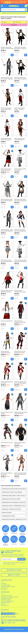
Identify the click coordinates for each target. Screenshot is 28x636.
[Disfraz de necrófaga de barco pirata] (7, 462)
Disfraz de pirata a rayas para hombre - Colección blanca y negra (7, 78)
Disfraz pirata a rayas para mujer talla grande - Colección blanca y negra (7, 260)
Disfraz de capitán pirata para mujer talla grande (20, 382)
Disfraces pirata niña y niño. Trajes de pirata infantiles (14, 495)
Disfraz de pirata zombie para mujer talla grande (7, 200)
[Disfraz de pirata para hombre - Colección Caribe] (7, 36)
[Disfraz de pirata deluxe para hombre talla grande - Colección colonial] (20, 67)
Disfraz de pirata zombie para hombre (20, 169)
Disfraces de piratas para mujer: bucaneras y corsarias (14, 488)
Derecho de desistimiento (7, 601)
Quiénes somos (5, 605)
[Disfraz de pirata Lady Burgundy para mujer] (20, 340)
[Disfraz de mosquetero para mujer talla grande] (20, 219)
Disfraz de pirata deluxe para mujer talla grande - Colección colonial (20, 200)
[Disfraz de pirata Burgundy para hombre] (20, 310)
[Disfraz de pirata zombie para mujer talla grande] (7, 188)
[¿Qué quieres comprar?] (2, 6)
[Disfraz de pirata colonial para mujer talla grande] (20, 462)
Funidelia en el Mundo (6, 595)
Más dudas (3, 589)
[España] (2, 613)
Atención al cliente (14, 570)
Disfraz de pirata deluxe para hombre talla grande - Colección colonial (20, 78)
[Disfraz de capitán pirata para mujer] (7, 371)
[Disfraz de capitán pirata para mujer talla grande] (20, 371)
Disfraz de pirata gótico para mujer (20, 443)
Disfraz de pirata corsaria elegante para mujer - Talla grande (7, 291)
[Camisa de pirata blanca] (7, 310)
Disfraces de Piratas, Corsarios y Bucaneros (14, 519)
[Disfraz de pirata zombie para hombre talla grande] (20, 249)
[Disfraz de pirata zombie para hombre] (20, 158)
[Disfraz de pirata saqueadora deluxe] (7, 340)
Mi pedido (3, 583)
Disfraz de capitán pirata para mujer (7, 382)
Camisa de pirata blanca (7, 321)
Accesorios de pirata (8, 516)
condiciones (22, 562)
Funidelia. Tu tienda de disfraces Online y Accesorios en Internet (14, 6)
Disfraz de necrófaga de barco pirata (6, 473)
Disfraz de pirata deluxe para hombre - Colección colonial (20, 48)
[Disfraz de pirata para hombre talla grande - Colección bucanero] (7, 128)
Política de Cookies (5, 599)
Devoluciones (4, 588)
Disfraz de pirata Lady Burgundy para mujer (19, 352)
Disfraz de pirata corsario (7, 442)
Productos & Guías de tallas (8, 586)
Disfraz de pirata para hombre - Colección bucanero (19, 108)
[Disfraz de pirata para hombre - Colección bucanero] (20, 97)
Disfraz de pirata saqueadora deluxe (5, 352)
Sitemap (3, 604)
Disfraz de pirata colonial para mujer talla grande (20, 473)
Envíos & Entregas (5, 585)
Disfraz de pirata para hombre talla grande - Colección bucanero (6, 139)
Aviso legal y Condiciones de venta (9, 597)
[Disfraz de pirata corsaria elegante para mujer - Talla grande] (7, 280)
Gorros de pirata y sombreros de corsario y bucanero (14, 505)
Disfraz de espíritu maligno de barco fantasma (20, 413)
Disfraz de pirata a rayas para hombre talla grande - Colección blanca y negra (7, 230)
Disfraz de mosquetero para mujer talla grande (20, 230)
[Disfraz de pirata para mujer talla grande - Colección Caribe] (20, 128)
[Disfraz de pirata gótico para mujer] (20, 432)
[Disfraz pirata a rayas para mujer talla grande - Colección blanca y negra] (7, 249)
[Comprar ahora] (12, 55)
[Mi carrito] (26, 6)
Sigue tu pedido (15, 575)
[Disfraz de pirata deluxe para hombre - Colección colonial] (20, 36)
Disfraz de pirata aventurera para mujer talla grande (19, 291)
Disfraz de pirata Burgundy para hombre (20, 321)
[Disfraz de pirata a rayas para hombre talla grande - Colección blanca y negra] (7, 219)
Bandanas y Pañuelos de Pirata (11, 509)
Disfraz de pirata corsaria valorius (7, 413)
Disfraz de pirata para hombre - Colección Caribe (7, 48)
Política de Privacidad (6, 598)
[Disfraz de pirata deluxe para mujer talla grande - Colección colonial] (20, 188)
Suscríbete (21, 559)
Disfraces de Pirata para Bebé (11, 499)
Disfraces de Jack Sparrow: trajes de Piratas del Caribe (14, 502)
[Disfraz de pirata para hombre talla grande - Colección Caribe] (7, 97)
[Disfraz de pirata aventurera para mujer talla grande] (20, 280)
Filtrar (5, 22)
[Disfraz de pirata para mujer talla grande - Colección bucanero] (7, 158)
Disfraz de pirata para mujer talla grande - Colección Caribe (19, 139)
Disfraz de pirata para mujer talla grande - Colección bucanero (6, 169)
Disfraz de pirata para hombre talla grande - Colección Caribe (6, 108)
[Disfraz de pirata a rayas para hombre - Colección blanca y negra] (7, 67)
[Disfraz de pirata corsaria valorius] (7, 401)
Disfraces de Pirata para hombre (12, 492)
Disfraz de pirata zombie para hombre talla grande (20, 260)
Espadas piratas (7, 512)
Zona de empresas (5, 602)
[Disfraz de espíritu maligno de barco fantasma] (20, 401)
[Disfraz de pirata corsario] (7, 432)
